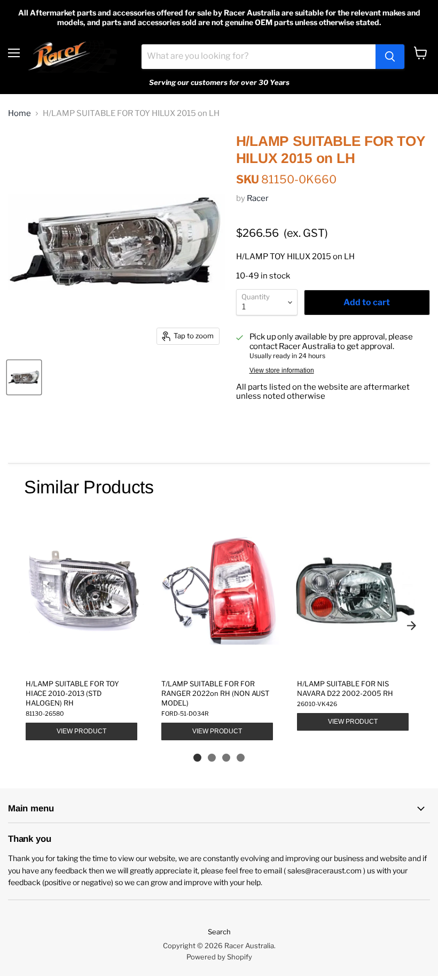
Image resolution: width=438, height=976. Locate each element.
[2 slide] (212, 758)
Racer (258, 198)
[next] (411, 625)
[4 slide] (241, 758)
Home (19, 113)
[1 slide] (197, 758)
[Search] (390, 56)
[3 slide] (226, 758)
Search (219, 931)
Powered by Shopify (219, 956)
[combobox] (259, 56)
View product (81, 731)
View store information (281, 370)
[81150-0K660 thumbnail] (24, 377)
